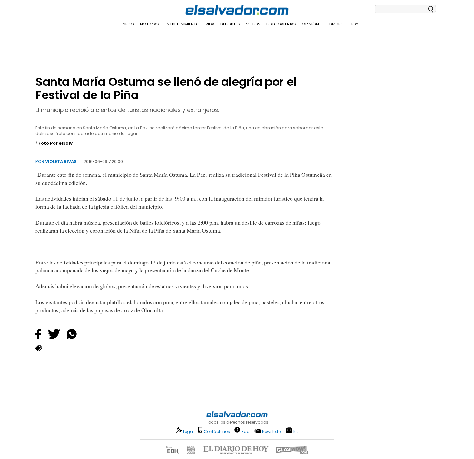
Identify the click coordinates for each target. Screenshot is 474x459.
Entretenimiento (182, 24)
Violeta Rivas (61, 161)
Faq (246, 431)
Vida (209, 24)
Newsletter (272, 431)
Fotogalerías (281, 24)
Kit (295, 431)
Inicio (128, 24)
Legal (188, 431)
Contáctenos (217, 431)
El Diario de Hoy (341, 24)
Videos (253, 24)
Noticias (149, 24)
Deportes (230, 24)
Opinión (310, 24)
